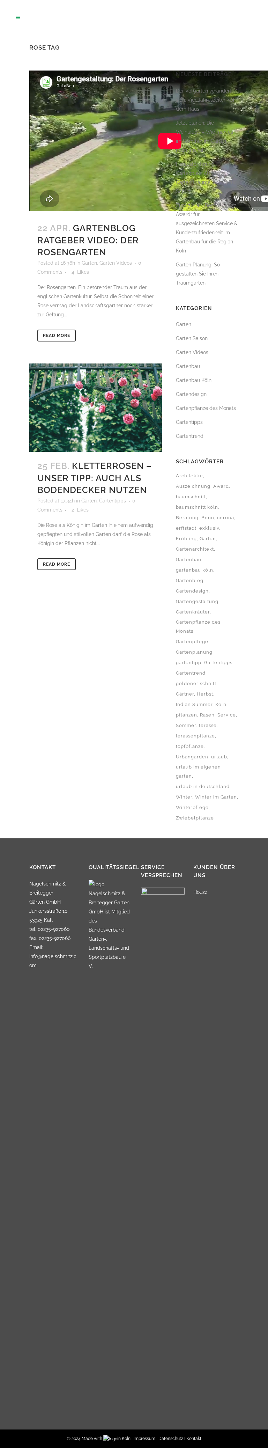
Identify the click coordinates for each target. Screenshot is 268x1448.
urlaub (219, 756)
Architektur (189, 475)
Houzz (200, 892)
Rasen (207, 715)
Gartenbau (188, 559)
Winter (184, 797)
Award (221, 486)
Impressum (144, 1438)
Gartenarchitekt (195, 549)
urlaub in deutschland (203, 786)
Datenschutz (170, 1438)
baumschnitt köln (197, 507)
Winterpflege (192, 807)
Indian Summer (194, 704)
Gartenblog (189, 580)
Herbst (205, 694)
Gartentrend (189, 436)
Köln (220, 704)
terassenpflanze (195, 735)
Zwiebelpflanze (195, 818)
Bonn (207, 517)
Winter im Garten (216, 797)
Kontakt (193, 1438)
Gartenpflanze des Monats (206, 408)
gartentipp (188, 662)
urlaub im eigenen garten (198, 771)
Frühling (186, 538)
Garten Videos (115, 263)
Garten (89, 263)
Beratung (187, 517)
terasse (208, 725)
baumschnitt (191, 496)
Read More (56, 335)
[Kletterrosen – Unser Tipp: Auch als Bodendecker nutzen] (95, 407)
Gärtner (185, 694)
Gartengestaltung (197, 601)
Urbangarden (192, 756)
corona (225, 517)
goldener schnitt (196, 683)
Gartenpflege (192, 641)
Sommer (186, 725)
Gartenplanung (194, 652)
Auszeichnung (193, 486)
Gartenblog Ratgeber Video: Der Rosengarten (88, 240)
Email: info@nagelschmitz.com (52, 956)
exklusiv (209, 528)
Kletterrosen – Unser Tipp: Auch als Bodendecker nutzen (94, 478)
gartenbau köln (194, 570)
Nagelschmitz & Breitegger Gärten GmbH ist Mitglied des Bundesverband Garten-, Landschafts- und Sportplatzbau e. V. (109, 930)
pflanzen (186, 715)
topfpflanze (190, 746)
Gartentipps (112, 501)
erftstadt (186, 528)
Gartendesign (191, 394)
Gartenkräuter (193, 612)
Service (226, 715)
